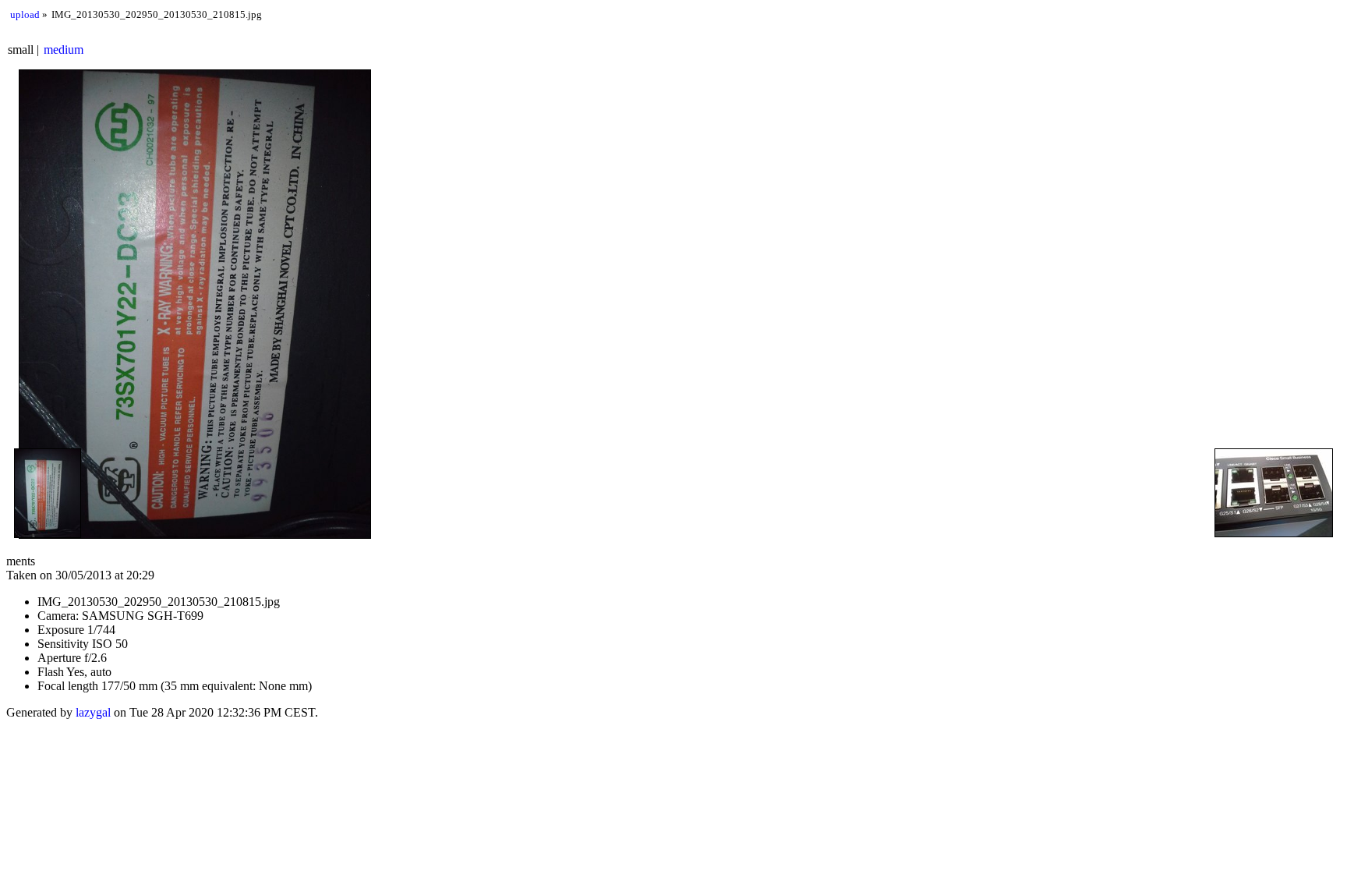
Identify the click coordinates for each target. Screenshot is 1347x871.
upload (25, 14)
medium (63, 49)
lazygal (93, 712)
